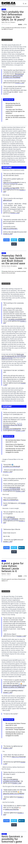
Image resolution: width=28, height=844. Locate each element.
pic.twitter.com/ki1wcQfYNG (11, 781)
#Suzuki (20, 425)
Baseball (4, 833)
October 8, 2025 (7, 233)
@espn (5, 793)
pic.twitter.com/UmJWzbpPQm (12, 428)
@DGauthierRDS (18, 75)
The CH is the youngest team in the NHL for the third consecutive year (16, 117)
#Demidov (6, 427)
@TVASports (11, 517)
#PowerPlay (13, 425)
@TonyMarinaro (8, 75)
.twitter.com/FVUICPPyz (12, 809)
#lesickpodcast (19, 74)
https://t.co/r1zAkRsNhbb (10, 519)
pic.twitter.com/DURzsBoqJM (11, 466)
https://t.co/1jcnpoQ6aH (10, 182)
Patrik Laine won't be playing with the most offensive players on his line (14, 356)
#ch (21, 685)
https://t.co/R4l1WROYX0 (10, 779)
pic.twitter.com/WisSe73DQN (11, 489)
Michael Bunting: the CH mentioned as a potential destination (13, 105)
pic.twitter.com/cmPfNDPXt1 (16, 793)
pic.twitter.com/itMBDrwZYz (16, 687)
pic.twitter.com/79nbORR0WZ (11, 77)
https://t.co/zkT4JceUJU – (10, 228)
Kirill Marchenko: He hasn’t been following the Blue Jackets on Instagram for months (15, 450)
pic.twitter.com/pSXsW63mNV (17, 319)
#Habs (18, 487)
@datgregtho (16, 685)
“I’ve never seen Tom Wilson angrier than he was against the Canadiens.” (15, 111)
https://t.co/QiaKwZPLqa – (11, 499)
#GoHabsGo (12, 487)
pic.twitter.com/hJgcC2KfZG (11, 188)
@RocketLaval (7, 200)
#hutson (5, 687)
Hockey (3, 9)
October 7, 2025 (19, 82)
